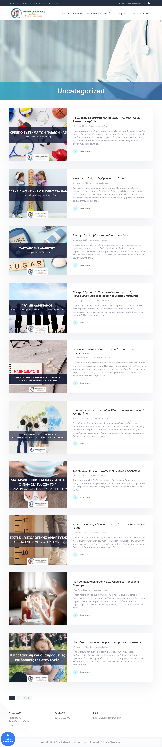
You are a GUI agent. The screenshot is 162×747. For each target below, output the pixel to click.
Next (27, 697)
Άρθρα (134, 13)
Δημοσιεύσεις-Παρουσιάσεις (100, 13)
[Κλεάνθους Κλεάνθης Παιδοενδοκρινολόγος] (8, 739)
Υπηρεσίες (122, 13)
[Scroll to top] (156, 741)
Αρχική (65, 13)
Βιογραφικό (77, 13)
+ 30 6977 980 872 (61, 717)
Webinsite (105, 742)
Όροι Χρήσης (115, 742)
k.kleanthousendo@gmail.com (107, 717)
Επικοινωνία (146, 13)
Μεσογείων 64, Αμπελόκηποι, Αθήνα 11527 (19, 721)
